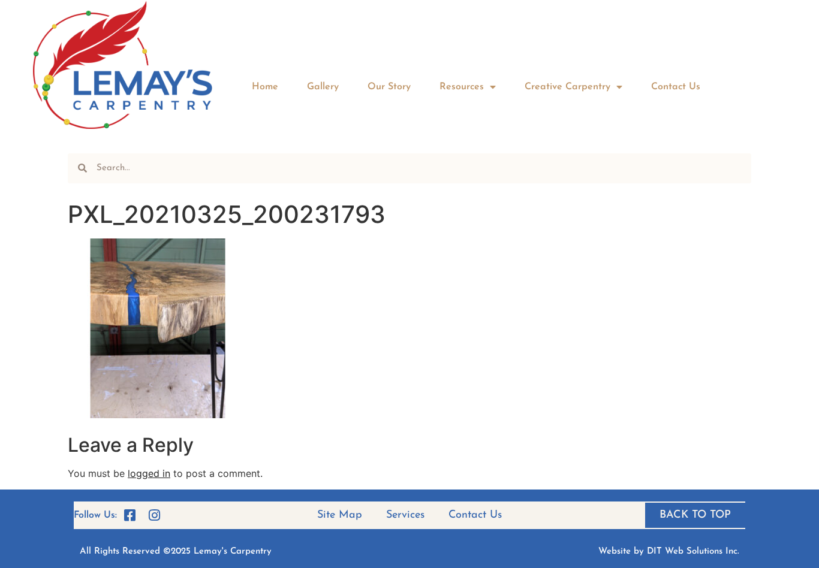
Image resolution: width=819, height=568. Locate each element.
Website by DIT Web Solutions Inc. (668, 551)
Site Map (339, 515)
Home (265, 87)
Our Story (389, 87)
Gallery (323, 87)
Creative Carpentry (567, 87)
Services (405, 515)
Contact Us (675, 87)
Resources (461, 87)
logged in (149, 473)
